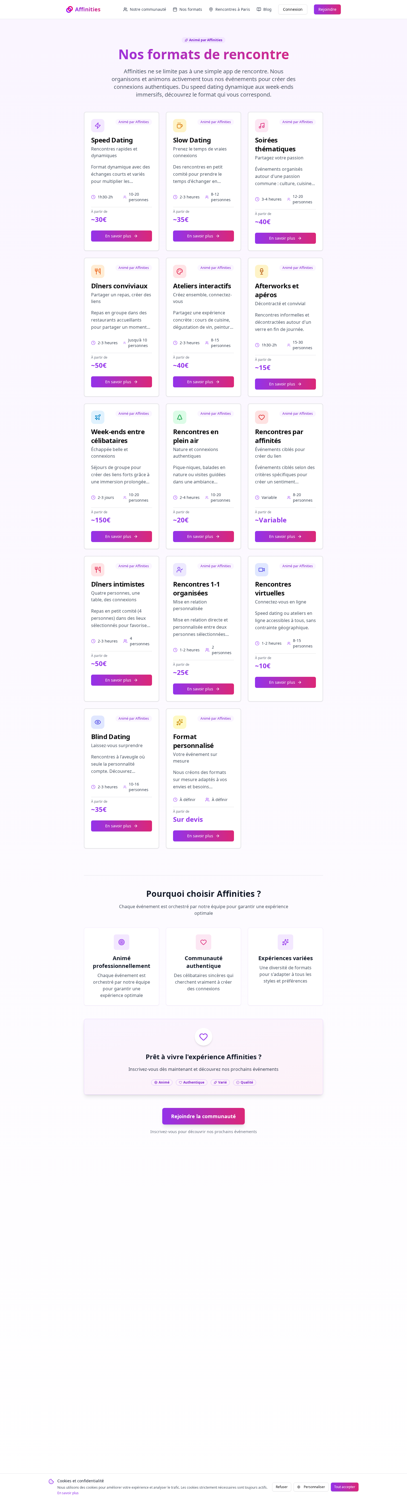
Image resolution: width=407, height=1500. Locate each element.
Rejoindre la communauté (203, 1116)
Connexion (293, 9)
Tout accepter (344, 1487)
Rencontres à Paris (232, 9)
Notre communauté (148, 9)
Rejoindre (327, 9)
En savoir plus (68, 1493)
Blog (267, 9)
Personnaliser (314, 1487)
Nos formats (190, 9)
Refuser (282, 1487)
